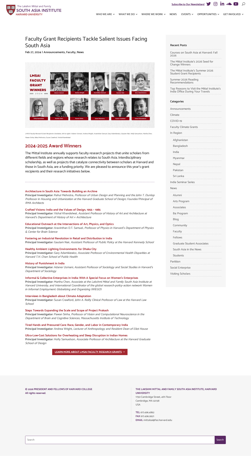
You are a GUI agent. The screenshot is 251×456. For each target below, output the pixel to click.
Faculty (71, 52)
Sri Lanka (178, 176)
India (176, 152)
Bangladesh (180, 146)
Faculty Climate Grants (184, 127)
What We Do (127, 14)
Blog (176, 219)
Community (180, 225)
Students (178, 255)
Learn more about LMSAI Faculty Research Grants (88, 352)
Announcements (54, 52)
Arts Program (181, 201)
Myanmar (178, 158)
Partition (175, 261)
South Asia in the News (187, 249)
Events (186, 14)
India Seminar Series (182, 182)
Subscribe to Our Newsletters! (188, 4)
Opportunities (206, 14)
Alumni (177, 195)
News (173, 14)
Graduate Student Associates (191, 243)
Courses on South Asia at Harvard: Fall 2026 (194, 54)
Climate (174, 114)
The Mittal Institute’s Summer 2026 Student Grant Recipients (191, 72)
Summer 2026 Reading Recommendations (184, 81)
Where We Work (152, 14)
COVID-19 (176, 121)
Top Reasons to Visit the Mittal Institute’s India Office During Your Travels (195, 90)
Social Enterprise (180, 267)
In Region (176, 132)
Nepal (176, 164)
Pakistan (178, 170)
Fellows (177, 237)
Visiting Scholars (180, 273)
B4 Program (180, 213)
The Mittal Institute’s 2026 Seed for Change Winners (191, 63)
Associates (179, 207)
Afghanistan (180, 140)
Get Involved (232, 14)
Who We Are (104, 14)
